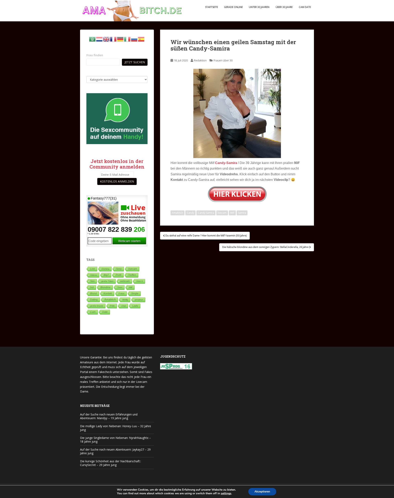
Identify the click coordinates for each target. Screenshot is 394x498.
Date (105, 312)
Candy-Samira (206, 213)
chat (123, 306)
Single (135, 293)
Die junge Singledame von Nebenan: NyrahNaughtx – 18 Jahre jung (115, 439)
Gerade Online (233, 7)
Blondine (106, 287)
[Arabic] (92, 39)
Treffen (132, 275)
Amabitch (177, 213)
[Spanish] (141, 39)
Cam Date (305, 7)
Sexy (119, 268)
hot (92, 287)
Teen (119, 287)
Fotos (122, 293)
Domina (105, 269)
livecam (222, 213)
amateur (139, 299)
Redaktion (200, 60)
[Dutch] (99, 39)
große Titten (107, 281)
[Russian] (134, 39)
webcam (125, 281)
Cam (93, 312)
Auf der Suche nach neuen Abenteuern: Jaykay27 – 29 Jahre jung (115, 451)
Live (92, 268)
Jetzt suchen (135, 62)
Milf (232, 213)
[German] (120, 39)
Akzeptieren (262, 491)
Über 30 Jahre (284, 7)
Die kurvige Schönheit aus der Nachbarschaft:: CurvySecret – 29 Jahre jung (110, 463)
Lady (135, 305)
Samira (242, 213)
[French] (113, 39)
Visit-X (139, 281)
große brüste (96, 306)
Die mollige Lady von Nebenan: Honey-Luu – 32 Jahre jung (115, 428)
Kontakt (108, 293)
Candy (190, 213)
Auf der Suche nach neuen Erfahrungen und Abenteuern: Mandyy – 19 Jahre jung (108, 416)
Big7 (106, 275)
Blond (93, 293)
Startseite (211, 7)
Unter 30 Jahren (259, 7)
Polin (112, 306)
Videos (93, 275)
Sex (92, 281)
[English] (106, 39)
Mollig (125, 299)
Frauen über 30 (223, 60)
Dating (94, 299)
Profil (118, 275)
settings (226, 493)
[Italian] (127, 39)
